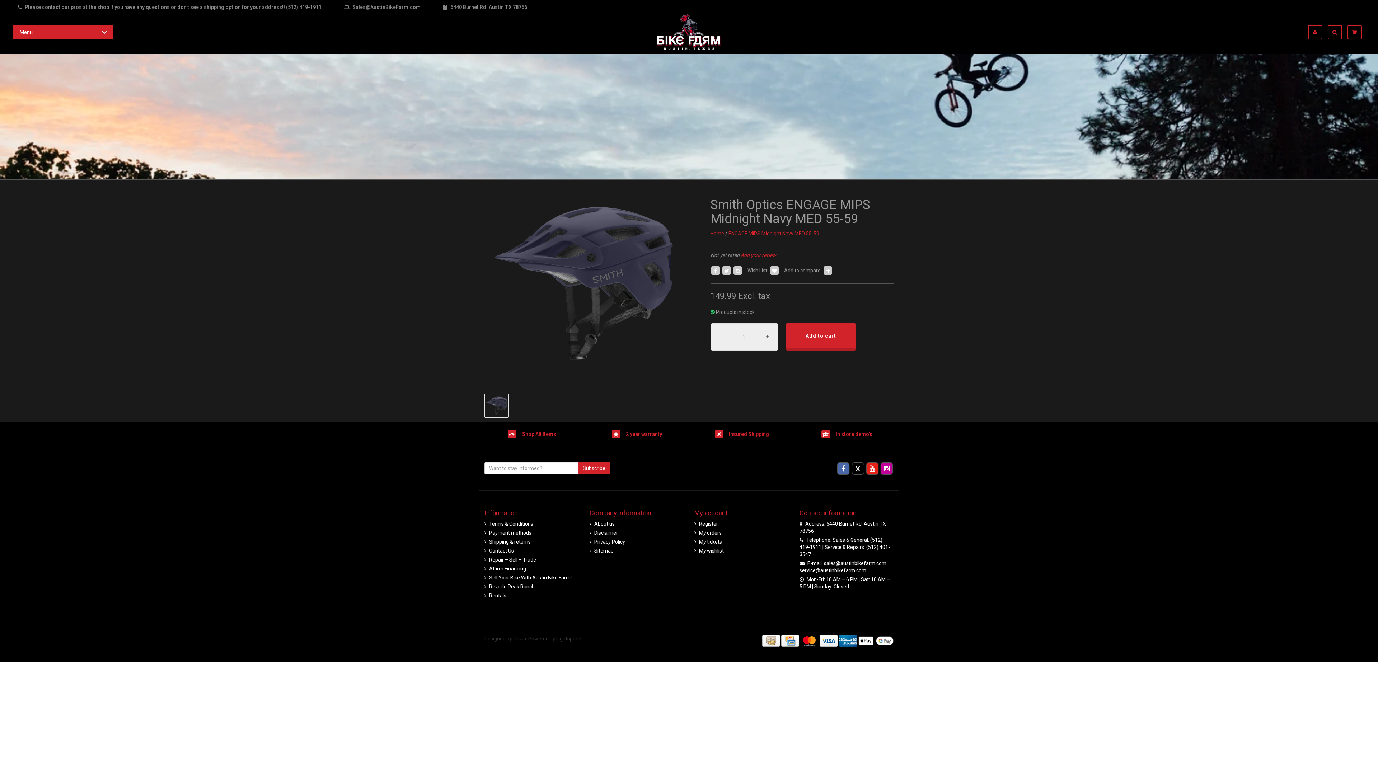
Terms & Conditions (511, 524)
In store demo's (854, 434)
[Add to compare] (828, 270)
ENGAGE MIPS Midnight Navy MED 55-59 (773, 233)
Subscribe (594, 468)
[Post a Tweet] (727, 270)
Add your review (758, 255)
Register (708, 524)
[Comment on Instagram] (738, 270)
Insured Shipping (749, 434)
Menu (26, 32)
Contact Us (501, 551)
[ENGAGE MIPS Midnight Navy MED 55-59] (584, 283)
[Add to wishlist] (774, 270)
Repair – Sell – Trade (512, 560)
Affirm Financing (507, 569)
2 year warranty (644, 434)
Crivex (520, 639)
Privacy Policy (609, 542)
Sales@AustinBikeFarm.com (386, 7)
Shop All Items (539, 434)
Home (717, 233)
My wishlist (711, 551)
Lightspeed (568, 639)
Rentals (497, 595)
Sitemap (604, 551)
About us (604, 524)
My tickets (710, 542)
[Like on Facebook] (716, 270)
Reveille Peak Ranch (512, 587)
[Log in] (1318, 32)
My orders (710, 533)
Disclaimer (606, 533)
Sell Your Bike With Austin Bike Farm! (530, 578)
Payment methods (510, 533)
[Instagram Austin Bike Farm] (887, 468)
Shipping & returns (510, 542)
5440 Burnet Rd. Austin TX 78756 (488, 7)
